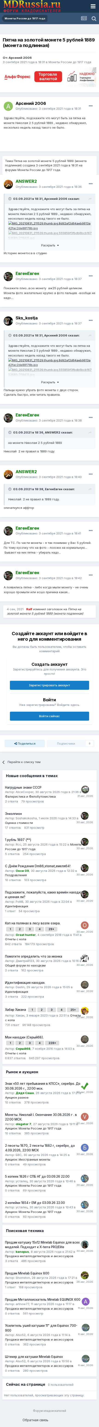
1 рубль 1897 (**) (18, 840)
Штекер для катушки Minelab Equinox (34, 1357)
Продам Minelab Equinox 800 (27, 1273)
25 (72, 1009)
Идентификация (16, 906)
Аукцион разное (17, 1097)
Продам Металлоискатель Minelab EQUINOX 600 (42, 1299)
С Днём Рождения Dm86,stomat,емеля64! (37, 866)
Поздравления (16, 875)
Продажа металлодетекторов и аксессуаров (39, 1256)
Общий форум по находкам (25, 965)
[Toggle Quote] (10, 198)
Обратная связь (35, 1420)
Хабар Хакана (16, 1009)
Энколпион (13, 814)
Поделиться (26, 743)
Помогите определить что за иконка (33, 956)
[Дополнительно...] (90, 106)
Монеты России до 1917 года (70, 62)
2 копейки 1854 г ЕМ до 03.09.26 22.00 (35, 1203)
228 (52, 1043)
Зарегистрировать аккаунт (49, 685)
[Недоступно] (50, 225)
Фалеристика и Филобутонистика (30, 796)
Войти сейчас (49, 716)
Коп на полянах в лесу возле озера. (32, 923)
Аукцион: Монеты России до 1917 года (33, 1128)
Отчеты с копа (15, 939)
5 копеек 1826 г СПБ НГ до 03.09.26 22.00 (37, 1176)
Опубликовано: (48, 108)
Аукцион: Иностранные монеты (27, 1159)
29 (51, 929)
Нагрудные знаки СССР (23, 787)
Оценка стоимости (19, 823)
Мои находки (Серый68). (24, 1037)
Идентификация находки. (25, 983)
